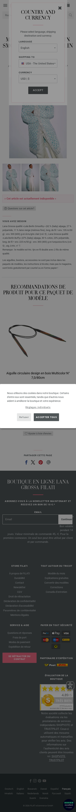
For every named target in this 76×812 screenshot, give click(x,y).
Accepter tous (46, 417)
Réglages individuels (38, 407)
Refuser (24, 417)
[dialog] (38, 406)
